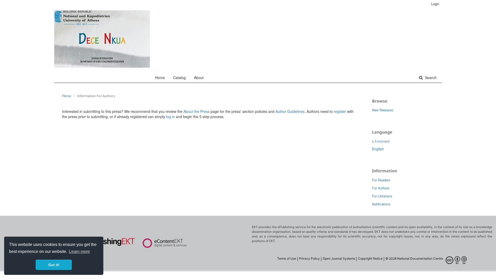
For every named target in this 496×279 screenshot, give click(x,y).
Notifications (381, 204)
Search (430, 77)
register (340, 111)
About (199, 77)
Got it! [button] (53, 265)
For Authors (381, 187)
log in (170, 116)
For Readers (381, 179)
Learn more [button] (79, 251)
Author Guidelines (290, 111)
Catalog (179, 77)
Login (435, 3)
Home (160, 77)
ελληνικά (381, 141)
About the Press (196, 111)
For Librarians (382, 195)
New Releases (382, 109)
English (378, 148)
